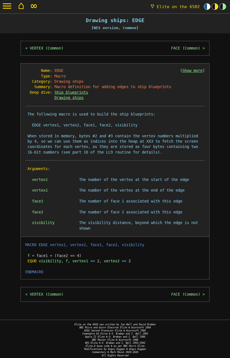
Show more (192, 70)
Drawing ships (69, 97)
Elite (175, 6)
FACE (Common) (185, 48)
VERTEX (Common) (46, 48)
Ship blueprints (71, 92)
